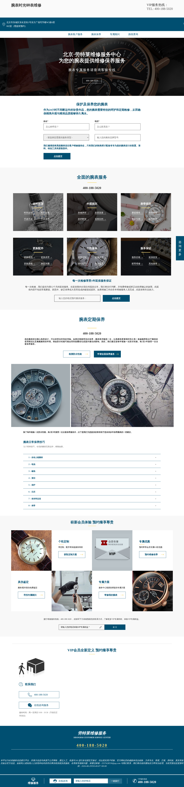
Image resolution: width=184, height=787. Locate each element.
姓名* (46, 121)
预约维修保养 (151, 554)
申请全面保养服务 (106, 354)
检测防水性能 (75, 354)
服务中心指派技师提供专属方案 (112, 588)
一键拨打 (115, 781)
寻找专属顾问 (30, 595)
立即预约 (92, 397)
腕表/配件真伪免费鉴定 (27, 588)
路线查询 (133, 34)
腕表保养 (96, 34)
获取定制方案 (70, 554)
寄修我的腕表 (110, 595)
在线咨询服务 (41, 705)
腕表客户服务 (75, 34)
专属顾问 (115, 34)
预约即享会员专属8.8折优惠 (150, 547)
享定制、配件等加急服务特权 (70, 547)
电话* (97, 121)
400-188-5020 (92, 81)
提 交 (115, 627)
